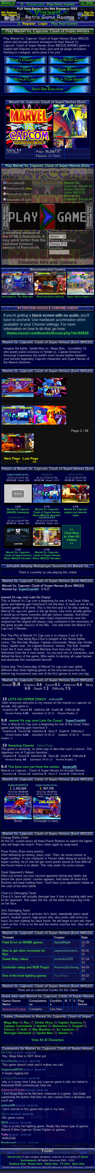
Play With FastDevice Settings (89, 216)
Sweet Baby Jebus (15, 959)
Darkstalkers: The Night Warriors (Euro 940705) (28, 296)
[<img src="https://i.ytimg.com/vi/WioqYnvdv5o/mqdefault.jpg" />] (76, 504)
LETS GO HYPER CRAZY (27, 699)
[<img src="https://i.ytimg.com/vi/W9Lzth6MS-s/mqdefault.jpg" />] (18, 547)
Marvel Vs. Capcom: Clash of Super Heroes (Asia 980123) (78, 187)
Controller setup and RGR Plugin (25, 967)
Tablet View (51, 1163)
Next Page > (12, 460)
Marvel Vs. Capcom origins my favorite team (75, 512)
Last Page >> (30, 460)
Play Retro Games (61, 4)
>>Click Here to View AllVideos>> (71, 536)
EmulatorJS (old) (19, 199)
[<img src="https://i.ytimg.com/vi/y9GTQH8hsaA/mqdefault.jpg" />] (47, 504)
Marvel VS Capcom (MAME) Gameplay (18, 511)
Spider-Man (44, 1033)
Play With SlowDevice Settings (6, 216)
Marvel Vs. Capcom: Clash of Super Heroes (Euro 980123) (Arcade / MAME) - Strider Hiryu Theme (47, 558)
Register (29, 23)
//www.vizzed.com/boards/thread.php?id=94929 (48, 333)
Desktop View (17, 1163)
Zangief (77, 1026)
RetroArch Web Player (20, 194)
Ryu (26, 1022)
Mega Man (11, 1022)
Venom (63, 1033)
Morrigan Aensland (17, 1033)
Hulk (24, 1029)
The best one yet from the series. (34, 767)
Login (43, 23)
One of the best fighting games (24, 975)
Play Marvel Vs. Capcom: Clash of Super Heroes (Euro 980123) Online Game (47, 167)
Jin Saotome (65, 1029)
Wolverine (59, 1026)
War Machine (41, 1029)
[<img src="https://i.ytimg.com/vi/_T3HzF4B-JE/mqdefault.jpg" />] (18, 504)
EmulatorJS (15, 183)
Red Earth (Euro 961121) (50, 296)
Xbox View (78, 1163)
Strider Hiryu (44, 1022)
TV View (65, 1163)
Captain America (70, 1022)
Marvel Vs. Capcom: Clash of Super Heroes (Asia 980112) (78, 200)
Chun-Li (9, 1029)
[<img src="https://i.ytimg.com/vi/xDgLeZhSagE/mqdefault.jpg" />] (47, 547)
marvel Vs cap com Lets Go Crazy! (35, 720)
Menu (8, 3)
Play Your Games (64, 23)
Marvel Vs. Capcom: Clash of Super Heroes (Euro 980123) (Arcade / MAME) (47, 513)
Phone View (35, 1163)
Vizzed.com (35, 4)
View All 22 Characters (48, 1040)
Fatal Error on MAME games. (23, 942)
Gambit (42, 1026)
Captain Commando (18, 1026)
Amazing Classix (21, 745)
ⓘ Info (87, 3)
